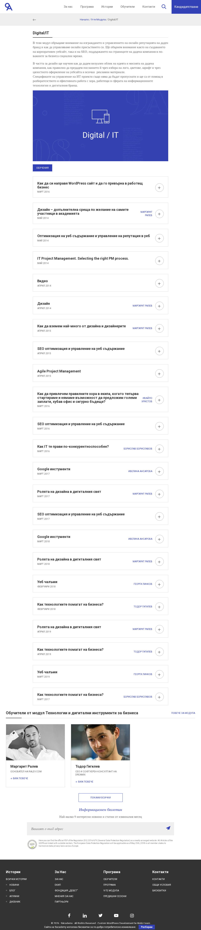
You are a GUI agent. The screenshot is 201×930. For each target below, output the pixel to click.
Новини (14, 885)
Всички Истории (16, 879)
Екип (58, 885)
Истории (107, 6)
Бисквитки (159, 890)
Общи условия (161, 885)
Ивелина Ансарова (140, 471)
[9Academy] (9, 7)
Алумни (14, 896)
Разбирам (147, 927)
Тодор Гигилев (143, 606)
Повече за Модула (183, 713)
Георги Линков (143, 584)
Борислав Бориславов (138, 448)
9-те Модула (98, 19)
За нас (68, 6)
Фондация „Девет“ (66, 890)
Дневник (14, 901)
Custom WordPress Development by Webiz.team (124, 923)
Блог (12, 890)
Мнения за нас (64, 896)
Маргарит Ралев (146, 214)
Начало (84, 19)
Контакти (148, 6)
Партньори (61, 901)
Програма (87, 6)
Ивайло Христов (147, 400)
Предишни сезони (114, 896)
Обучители (128, 6)
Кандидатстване (186, 7)
